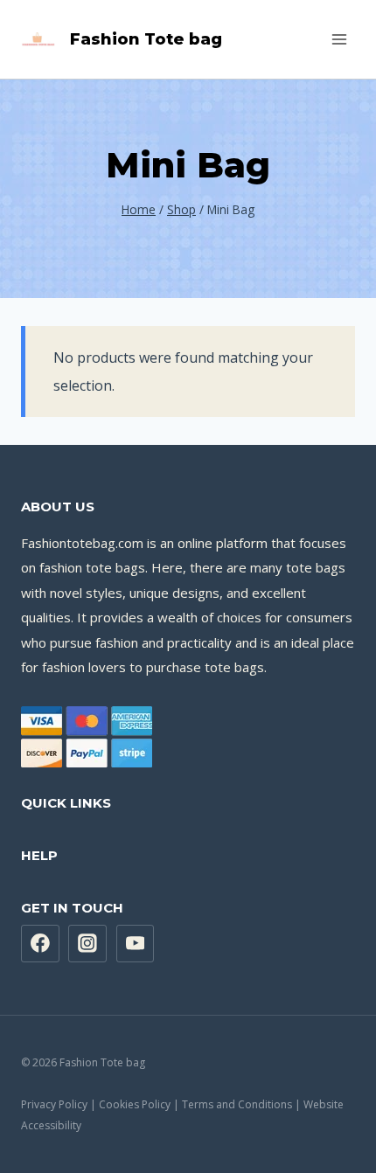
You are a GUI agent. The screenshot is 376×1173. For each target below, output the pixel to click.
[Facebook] (40, 944)
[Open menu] (339, 38)
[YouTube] (135, 944)
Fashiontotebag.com (82, 543)
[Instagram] (87, 944)
